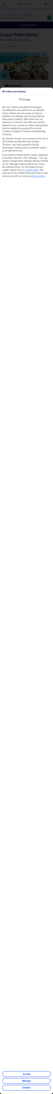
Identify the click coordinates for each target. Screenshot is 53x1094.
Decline (26, 1087)
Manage (26, 1081)
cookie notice (32, 170)
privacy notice (38, 176)
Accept (26, 1074)
